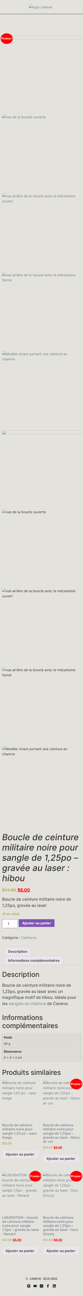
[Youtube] (35, 1286)
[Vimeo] (28, 1286)
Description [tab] (17, 951)
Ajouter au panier (36, 923)
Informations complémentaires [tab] (34, 960)
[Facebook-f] (48, 1286)
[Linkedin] (54, 1286)
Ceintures (28, 937)
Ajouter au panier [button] (20, 1154)
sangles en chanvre (27, 1003)
